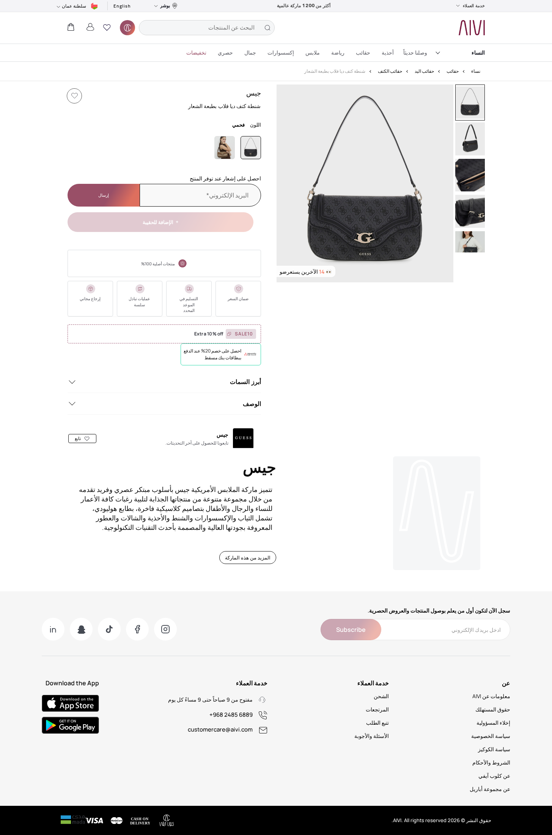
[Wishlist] (74, 95)
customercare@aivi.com (220, 729)
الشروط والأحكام (491, 762)
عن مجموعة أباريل (490, 789)
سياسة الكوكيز (494, 749)
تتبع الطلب (377, 722)
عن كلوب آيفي (494, 775)
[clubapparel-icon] (127, 27)
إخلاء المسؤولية (493, 722)
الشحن (381, 696)
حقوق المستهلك (492, 709)
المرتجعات (377, 709)
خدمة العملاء (474, 5)
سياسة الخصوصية (490, 735)
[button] (107, 27)
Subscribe (351, 629)
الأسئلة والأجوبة (371, 735)
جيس (253, 92)
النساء (478, 52)
